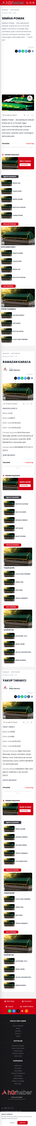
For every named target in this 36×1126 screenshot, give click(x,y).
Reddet (12, 1123)
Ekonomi (18, 1033)
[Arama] (30, 3)
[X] (18, 1011)
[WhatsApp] (9, 1011)
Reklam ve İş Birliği (18, 1081)
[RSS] (26, 1011)
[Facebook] (14, 1011)
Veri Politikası (18, 1076)
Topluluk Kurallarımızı (18, 1073)
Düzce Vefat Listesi (18, 1048)
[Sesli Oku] (24, 115)
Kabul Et (22, 1123)
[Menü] (33, 2)
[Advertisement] (18, 74)
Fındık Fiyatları (18, 1051)
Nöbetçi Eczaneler (18, 1046)
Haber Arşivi (18, 1056)
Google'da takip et (11, 115)
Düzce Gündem (18, 1026)
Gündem (18, 1031)
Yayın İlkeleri (18, 1071)
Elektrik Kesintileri (18, 1053)
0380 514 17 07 (8, 1108)
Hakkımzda (18, 1066)
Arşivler (10, 1007)
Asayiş (18, 1028)
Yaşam (18, 1036)
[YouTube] (22, 1011)
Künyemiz (27, 1001)
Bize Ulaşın (10, 1001)
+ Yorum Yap (29, 144)
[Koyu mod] (27, 3)
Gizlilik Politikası (28, 1007)
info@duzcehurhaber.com (13, 1111)
